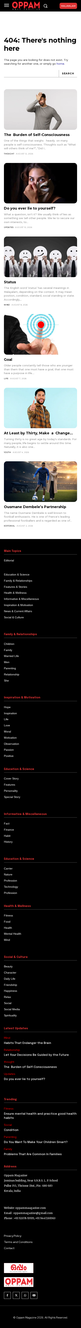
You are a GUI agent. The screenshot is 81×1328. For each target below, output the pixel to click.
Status (10, 282)
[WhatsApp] (25, 1295)
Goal (8, 359)
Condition (11, 1130)
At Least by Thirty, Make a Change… (39, 433)
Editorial (9, 526)
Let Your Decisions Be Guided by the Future (36, 1055)
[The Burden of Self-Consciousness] (40, 109)
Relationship (12, 1050)
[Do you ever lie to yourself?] (40, 183)
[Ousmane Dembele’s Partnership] (40, 481)
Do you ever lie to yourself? (29, 208)
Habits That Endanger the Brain (27, 1043)
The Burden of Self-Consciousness (37, 135)
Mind (7, 305)
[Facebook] (7, 1295)
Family (8, 1149)
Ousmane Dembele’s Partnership (35, 507)
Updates (9, 227)
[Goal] (40, 334)
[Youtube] (33, 1295)
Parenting (10, 1137)
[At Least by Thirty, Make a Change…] (40, 408)
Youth (7, 452)
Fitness (9, 1108)
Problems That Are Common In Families (33, 1154)
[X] (16, 1295)
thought (9, 154)
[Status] (40, 256)
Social (8, 1125)
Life (6, 378)
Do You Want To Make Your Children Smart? (36, 1142)
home (60, 63)
